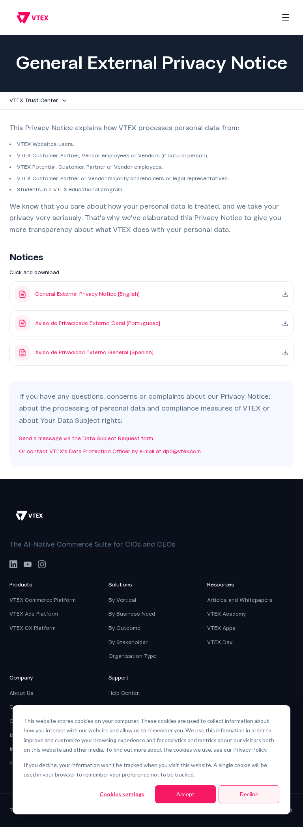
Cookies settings (121, 794)
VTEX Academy (226, 613)
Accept (185, 794)
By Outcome (124, 628)
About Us (21, 693)
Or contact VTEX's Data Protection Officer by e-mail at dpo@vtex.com (110, 451)
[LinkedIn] (13, 564)
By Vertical (122, 600)
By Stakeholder (128, 642)
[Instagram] (42, 564)
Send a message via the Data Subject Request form (86, 438)
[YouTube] (28, 564)
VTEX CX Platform (32, 628)
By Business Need (131, 613)
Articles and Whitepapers (240, 600)
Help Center (123, 693)
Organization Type (132, 656)
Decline (249, 794)
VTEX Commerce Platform (42, 600)
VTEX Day (219, 642)
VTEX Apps (221, 628)
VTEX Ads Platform (33, 613)
